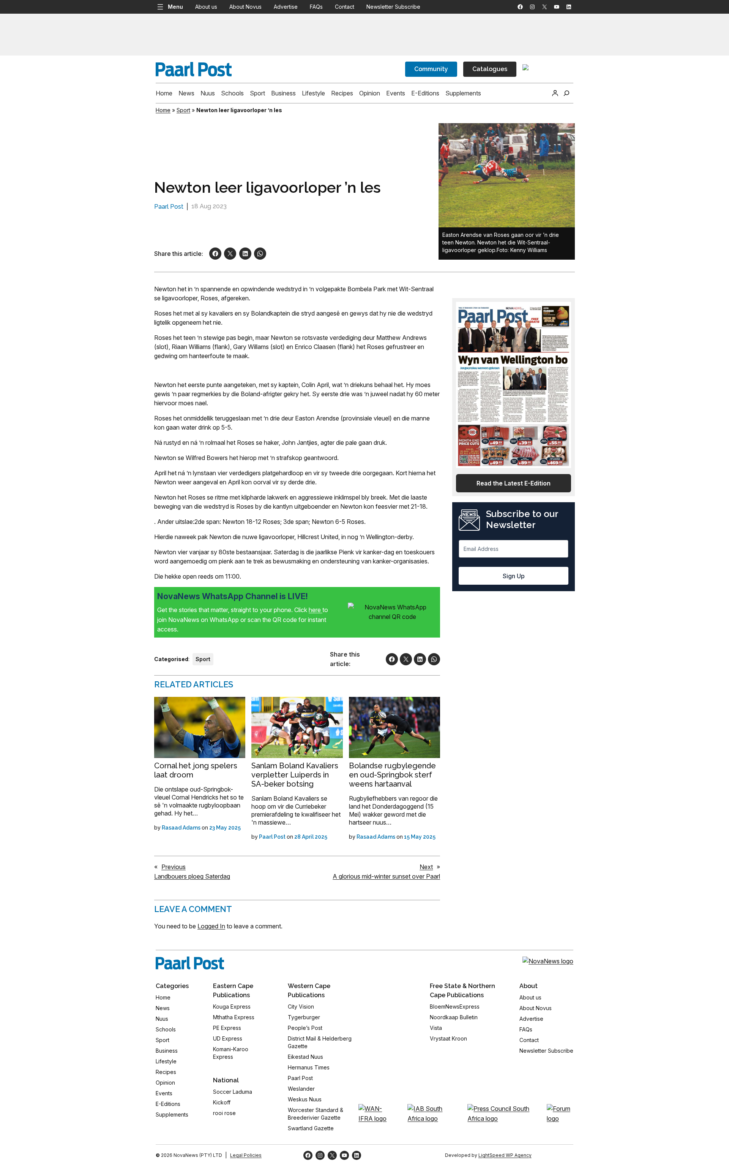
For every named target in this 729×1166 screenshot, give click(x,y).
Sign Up (514, 576)
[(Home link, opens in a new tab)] (190, 963)
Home (163, 110)
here (315, 610)
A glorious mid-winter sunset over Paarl (386, 876)
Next (426, 867)
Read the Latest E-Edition (514, 483)
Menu (175, 6)
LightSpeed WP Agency (505, 1155)
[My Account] (555, 93)
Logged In (211, 926)
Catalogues (489, 69)
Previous (173, 867)
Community (431, 69)
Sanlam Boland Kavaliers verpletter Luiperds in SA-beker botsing (294, 774)
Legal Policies (246, 1155)
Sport (183, 110)
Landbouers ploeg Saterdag (192, 876)
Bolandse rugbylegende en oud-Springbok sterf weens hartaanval (392, 774)
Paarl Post (168, 206)
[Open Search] (566, 93)
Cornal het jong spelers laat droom (195, 770)
